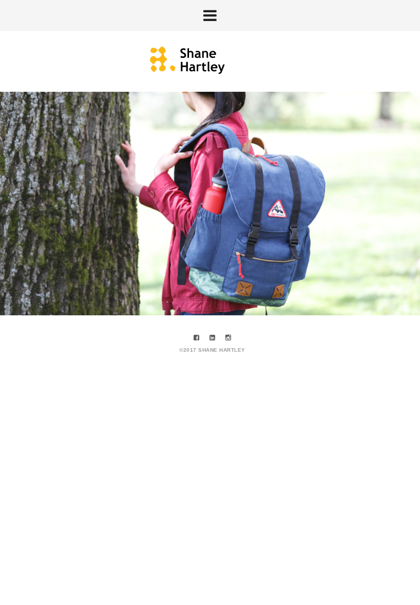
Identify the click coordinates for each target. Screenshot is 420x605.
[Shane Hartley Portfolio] (210, 60)
